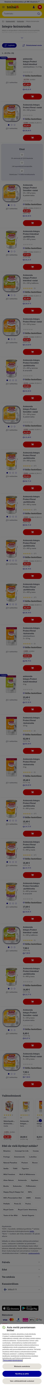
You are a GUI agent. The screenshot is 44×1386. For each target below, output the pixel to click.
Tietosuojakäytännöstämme (12, 1360)
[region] (22, 1355)
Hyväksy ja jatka (22, 1374)
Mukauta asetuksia (22, 1366)
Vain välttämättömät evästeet (22, 1381)
